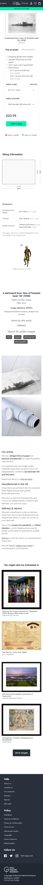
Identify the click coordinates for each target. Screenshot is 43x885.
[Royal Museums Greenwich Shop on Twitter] (11, 857)
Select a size (21, 84)
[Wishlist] (35, 3)
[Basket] (39, 3)
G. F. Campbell (7, 654)
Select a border (13, 98)
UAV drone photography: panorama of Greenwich (17, 695)
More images (21, 753)
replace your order (24, 546)
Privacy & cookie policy (13, 823)
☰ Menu (3, 3)
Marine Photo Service (10, 615)
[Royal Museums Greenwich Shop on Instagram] (17, 857)
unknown (21, 42)
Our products (9, 791)
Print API (7, 880)
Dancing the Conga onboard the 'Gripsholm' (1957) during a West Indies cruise (20, 612)
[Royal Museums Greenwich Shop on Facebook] (5, 857)
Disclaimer (8, 815)
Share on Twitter (30, 135)
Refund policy (9, 843)
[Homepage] (21, 3)
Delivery (5, 538)
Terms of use (9, 827)
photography (21, 342)
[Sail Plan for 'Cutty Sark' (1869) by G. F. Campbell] (21, 650)
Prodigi (16, 880)
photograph (29, 337)
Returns (7, 800)
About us (7, 783)
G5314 (17, 337)
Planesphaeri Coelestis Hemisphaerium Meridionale (17, 739)
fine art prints (26, 479)
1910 (9, 337)
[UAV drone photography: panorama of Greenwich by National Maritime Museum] (21, 677)
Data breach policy (11, 831)
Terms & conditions (11, 819)
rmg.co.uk (29, 856)
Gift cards (7, 804)
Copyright (8, 835)
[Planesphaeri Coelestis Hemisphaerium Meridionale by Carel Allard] (21, 720)
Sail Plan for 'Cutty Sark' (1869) (14, 652)
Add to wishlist (13, 135)
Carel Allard (6, 742)
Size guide (33, 84)
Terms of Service (10, 839)
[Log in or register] (31, 3)
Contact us (8, 787)
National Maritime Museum (12, 698)
